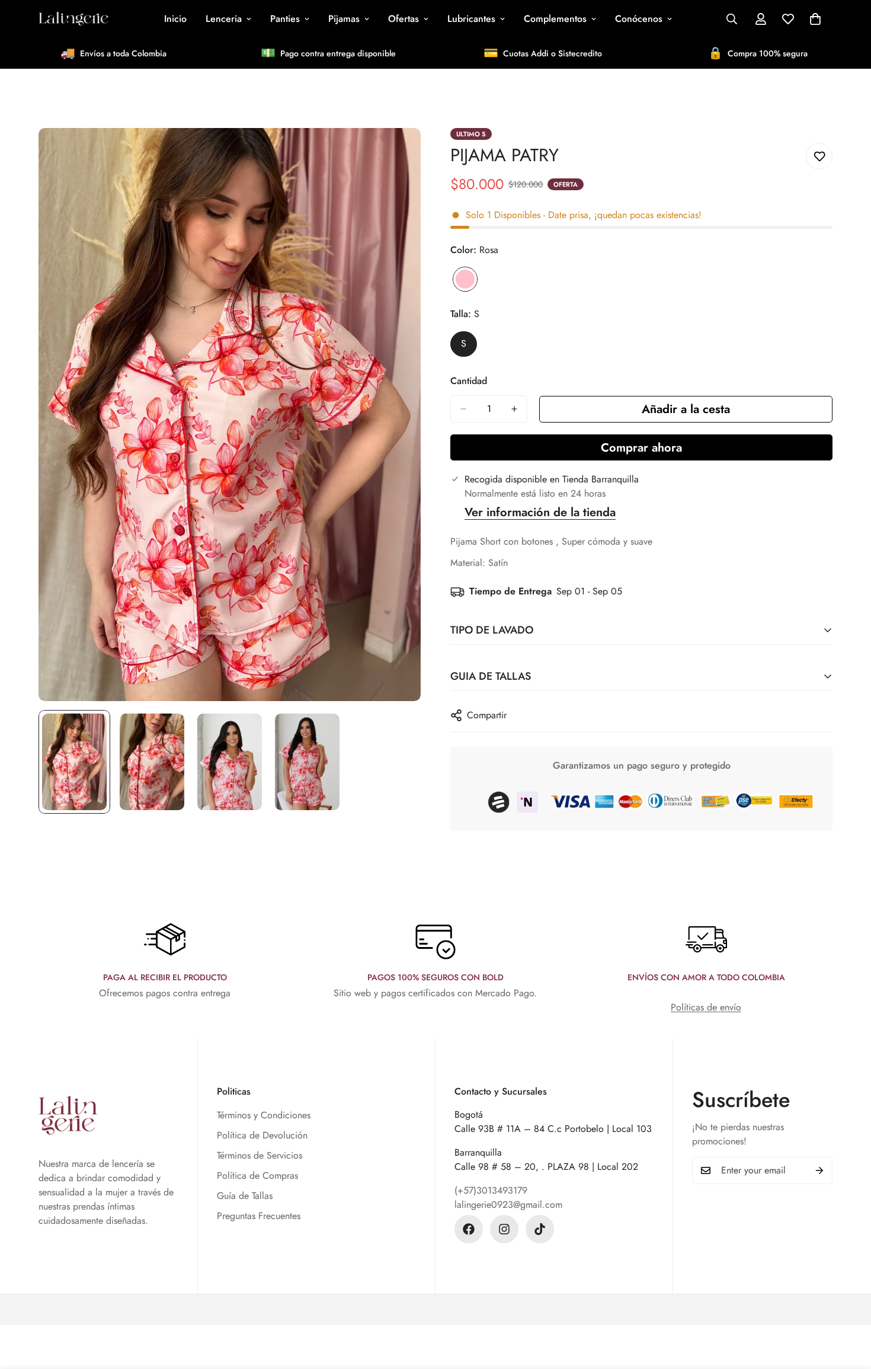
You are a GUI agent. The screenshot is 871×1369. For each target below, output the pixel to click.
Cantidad (468, 381)
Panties (285, 18)
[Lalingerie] (74, 19)
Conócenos (638, 18)
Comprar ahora (641, 447)
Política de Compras (257, 1175)
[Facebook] (468, 1229)
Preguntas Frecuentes (258, 1216)
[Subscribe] (819, 1170)
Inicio (175, 18)
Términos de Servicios (259, 1155)
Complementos (555, 18)
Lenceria (224, 18)
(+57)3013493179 (490, 1190)
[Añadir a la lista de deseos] (819, 156)
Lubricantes (471, 18)
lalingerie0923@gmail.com (508, 1204)
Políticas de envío (706, 1007)
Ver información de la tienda (540, 512)
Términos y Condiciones (263, 1115)
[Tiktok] (540, 1229)
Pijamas (344, 18)
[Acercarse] (395, 153)
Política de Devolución (262, 1135)
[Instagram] (504, 1229)
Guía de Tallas (245, 1195)
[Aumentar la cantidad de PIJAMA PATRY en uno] (514, 409)
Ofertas (403, 18)
